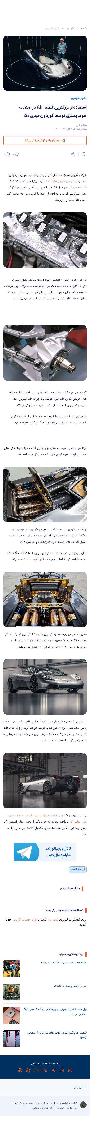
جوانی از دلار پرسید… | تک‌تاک (70, 986)
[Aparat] (28, 1070)
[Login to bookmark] (84, 154)
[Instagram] (70, 1070)
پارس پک (54, 1108)
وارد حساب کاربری (24, 919)
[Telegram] (53, 1070)
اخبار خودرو (52, 28)
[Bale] (20, 1070)
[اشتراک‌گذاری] (72, 154)
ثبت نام (53, 919)
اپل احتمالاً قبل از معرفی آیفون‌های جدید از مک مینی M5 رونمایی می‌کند (55, 1012)
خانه (84, 28)
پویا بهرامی (81, 125)
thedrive (76, 870)
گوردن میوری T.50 (62, 181)
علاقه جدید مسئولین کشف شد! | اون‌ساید (64, 963)
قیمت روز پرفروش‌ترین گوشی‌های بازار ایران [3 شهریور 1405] (57, 1035)
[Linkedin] (61, 1070)
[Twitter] (45, 1070)
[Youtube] (36, 1070)
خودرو (70, 28)
